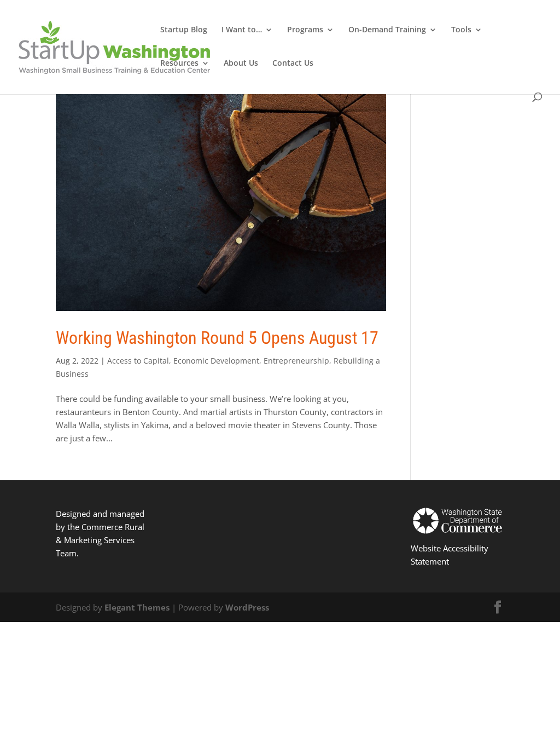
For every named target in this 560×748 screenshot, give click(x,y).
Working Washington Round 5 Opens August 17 (217, 337)
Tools (461, 30)
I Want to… (241, 30)
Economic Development (216, 360)
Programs (305, 30)
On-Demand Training (387, 30)
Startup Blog (183, 30)
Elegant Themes (137, 607)
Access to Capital (138, 360)
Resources (179, 63)
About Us (241, 63)
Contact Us (292, 63)
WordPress (247, 607)
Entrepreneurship (296, 360)
